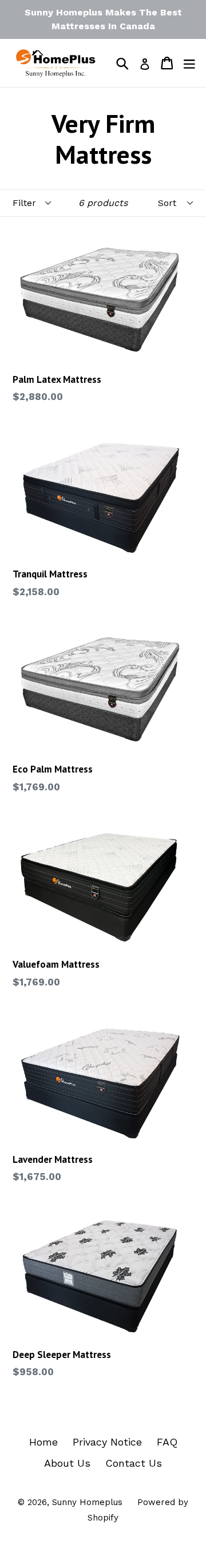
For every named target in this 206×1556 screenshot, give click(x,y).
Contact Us (133, 1463)
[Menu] (189, 62)
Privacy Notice (107, 1442)
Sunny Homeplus (87, 1502)
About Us (67, 1463)
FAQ (167, 1442)
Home (43, 1442)
